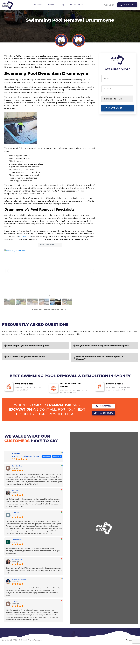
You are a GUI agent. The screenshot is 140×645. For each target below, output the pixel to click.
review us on (56, 456)
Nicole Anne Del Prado (19, 579)
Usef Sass (15, 601)
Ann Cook (15, 490)
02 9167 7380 (25, 237)
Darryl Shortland (17, 466)
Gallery (61, 5)
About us (38, 5)
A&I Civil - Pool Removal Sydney (25, 456)
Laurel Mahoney (17, 540)
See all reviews (46, 456)
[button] (7, 271)
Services (50, 5)
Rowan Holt (15, 513)
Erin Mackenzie (17, 559)
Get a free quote (76, 5)
